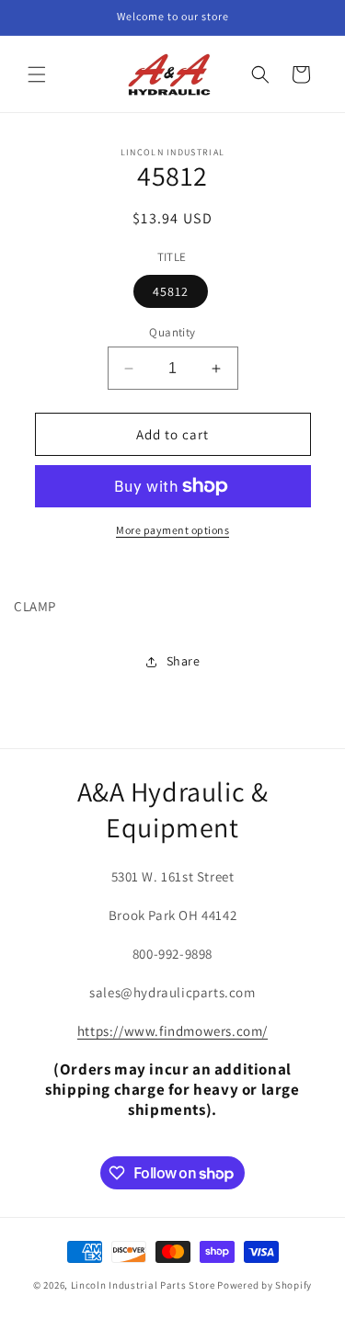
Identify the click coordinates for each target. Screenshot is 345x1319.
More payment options (172, 530)
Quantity (172, 332)
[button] (37, 74)
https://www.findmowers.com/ (172, 1031)
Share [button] (184, 661)
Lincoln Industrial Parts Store (143, 1285)
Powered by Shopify (264, 1285)
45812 (171, 291)
